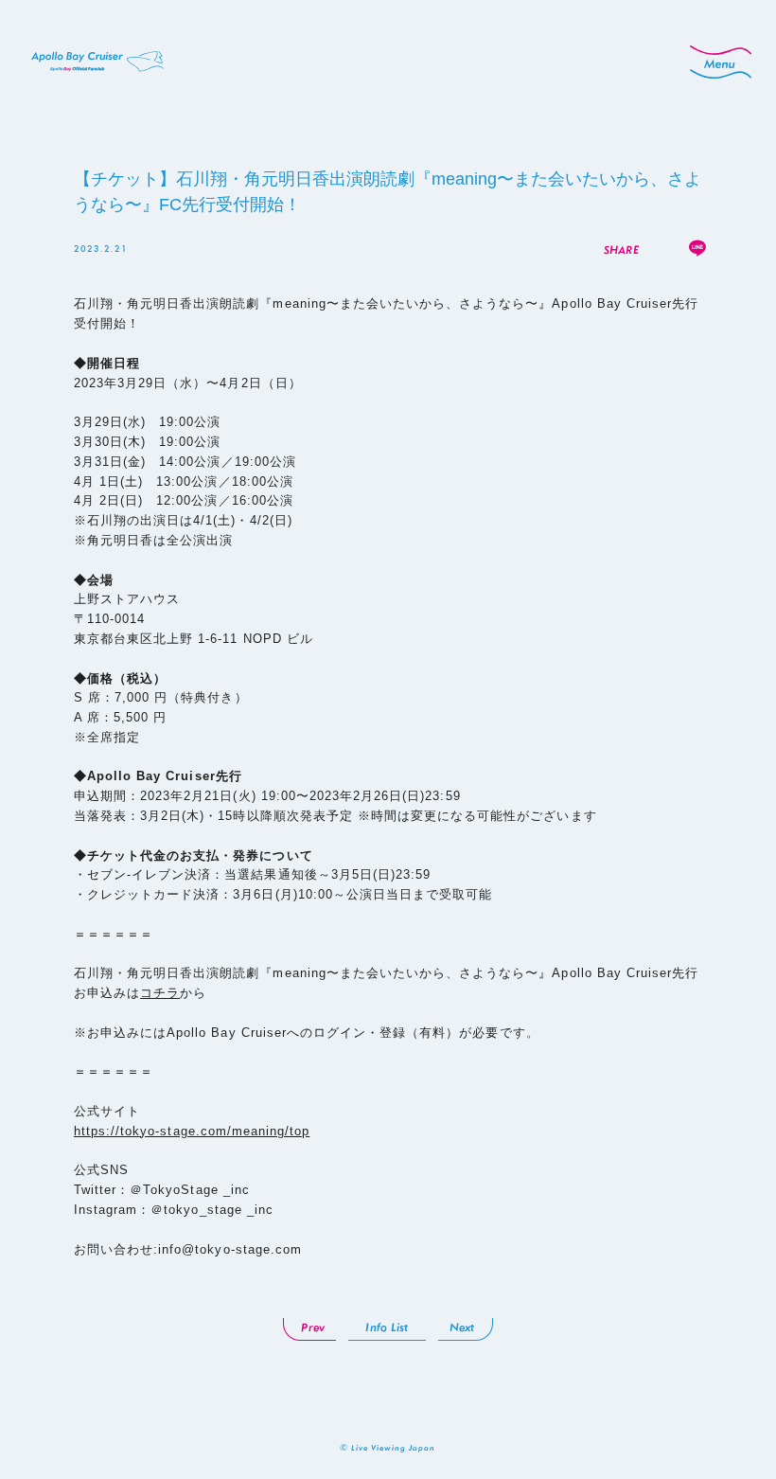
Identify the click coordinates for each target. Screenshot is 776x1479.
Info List (386, 1327)
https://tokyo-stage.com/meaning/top (191, 1131)
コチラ (160, 993)
